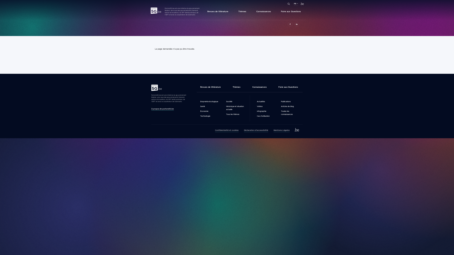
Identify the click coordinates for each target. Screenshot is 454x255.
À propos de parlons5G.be (162, 109)
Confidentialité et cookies (227, 130)
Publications (286, 101)
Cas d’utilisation (263, 116)
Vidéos (260, 106)
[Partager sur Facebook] (290, 24)
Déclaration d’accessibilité (256, 130)
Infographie (261, 111)
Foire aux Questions (291, 11)
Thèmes (242, 11)
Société (229, 101)
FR (295, 3)
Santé (202, 106)
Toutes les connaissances (287, 112)
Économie (204, 111)
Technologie (205, 116)
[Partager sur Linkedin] (296, 24)
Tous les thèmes (232, 114)
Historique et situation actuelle (235, 107)
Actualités (261, 101)
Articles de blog (287, 106)
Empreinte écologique (209, 101)
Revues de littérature (217, 11)
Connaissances (263, 11)
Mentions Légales (282, 130)
